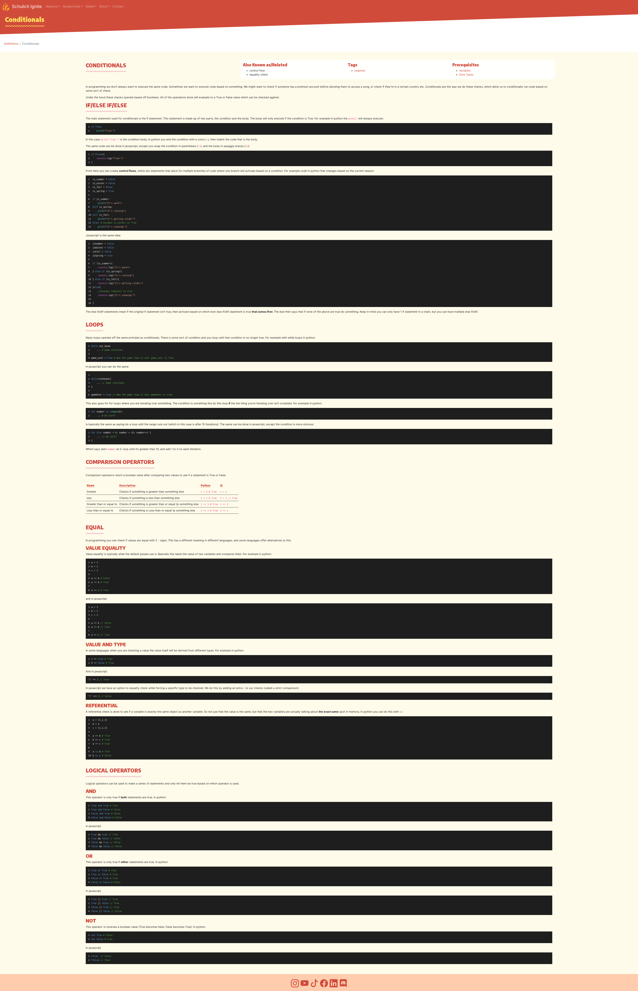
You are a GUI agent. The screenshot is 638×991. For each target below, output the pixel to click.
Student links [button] (71, 6)
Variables (465, 70)
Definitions (11, 43)
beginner (359, 70)
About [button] (103, 6)
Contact (117, 6)
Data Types (466, 74)
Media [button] (90, 6)
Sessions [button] (52, 6)
